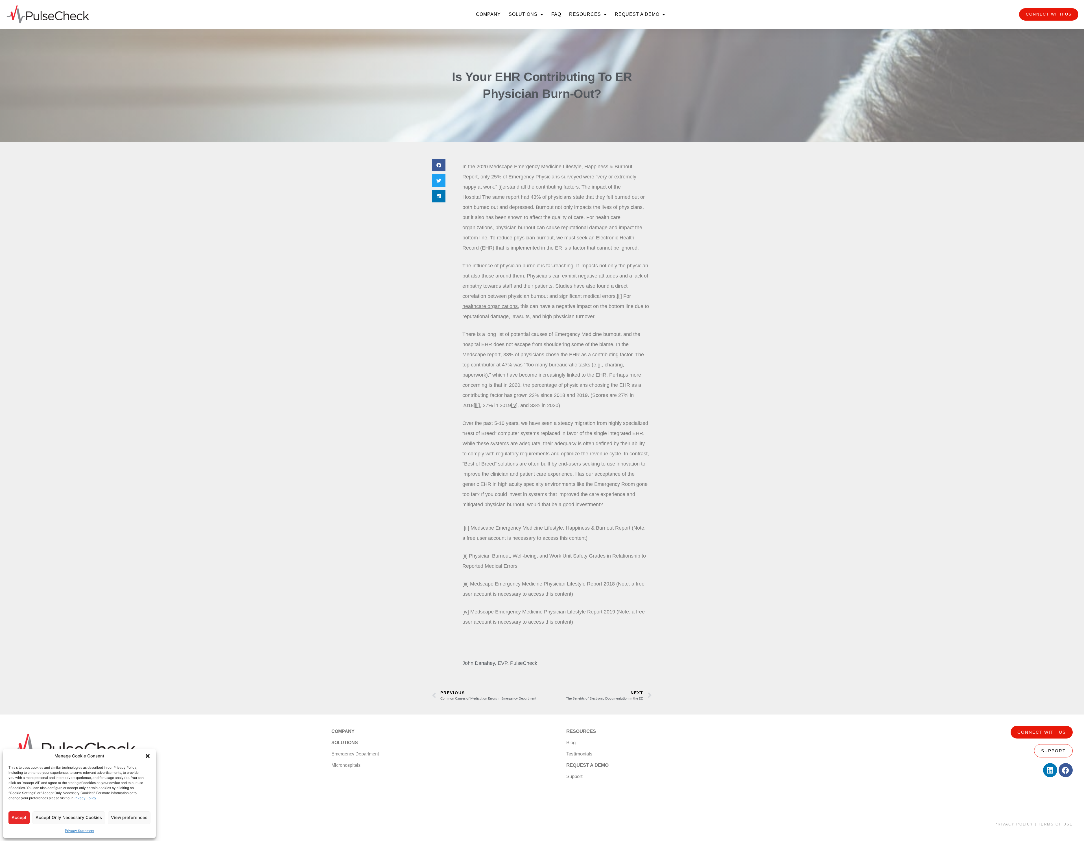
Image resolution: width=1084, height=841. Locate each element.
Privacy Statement (79, 831)
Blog (571, 742)
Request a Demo (637, 14)
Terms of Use (1055, 824)
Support (574, 776)
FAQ (556, 14)
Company (488, 14)
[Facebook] (1066, 770)
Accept (19, 817)
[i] (500, 187)
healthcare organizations (490, 306)
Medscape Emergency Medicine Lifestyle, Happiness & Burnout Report (551, 528)
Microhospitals (345, 765)
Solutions (523, 14)
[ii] (619, 296)
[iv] (514, 405)
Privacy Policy (84, 798)
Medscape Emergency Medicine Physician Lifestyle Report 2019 (543, 612)
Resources (585, 14)
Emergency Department (355, 754)
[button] (147, 756)
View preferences (129, 817)
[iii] (477, 405)
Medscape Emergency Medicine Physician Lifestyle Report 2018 (543, 584)
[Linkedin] (1050, 770)
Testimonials (579, 754)
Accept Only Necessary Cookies (69, 817)
